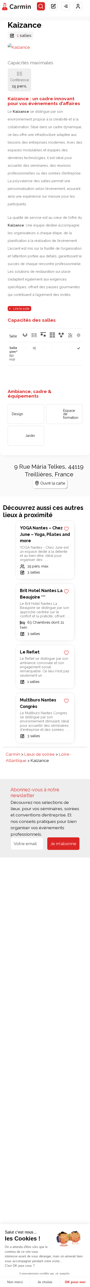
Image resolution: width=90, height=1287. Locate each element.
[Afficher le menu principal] (65, 6)
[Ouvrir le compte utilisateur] (78, 6)
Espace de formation (70, 414)
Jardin (30, 435)
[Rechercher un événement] (41, 6)
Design (17, 414)
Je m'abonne (63, 843)
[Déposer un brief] (53, 6)
